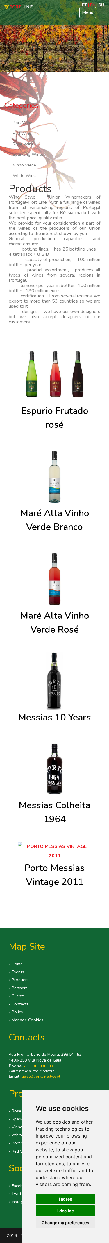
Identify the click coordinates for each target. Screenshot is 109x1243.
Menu (87, 12)
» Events (16, 972)
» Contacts (18, 1004)
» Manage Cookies (26, 1020)
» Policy (16, 1012)
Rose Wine (23, 144)
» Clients (17, 996)
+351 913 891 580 (38, 1066)
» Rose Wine (21, 1111)
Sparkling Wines (28, 154)
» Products (18, 980)
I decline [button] (65, 1210)
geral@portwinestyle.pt (41, 1076)
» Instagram (19, 1202)
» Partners (18, 988)
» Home (16, 964)
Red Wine (22, 133)
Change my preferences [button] (65, 1222)
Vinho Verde (24, 165)
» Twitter (17, 1193)
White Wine (24, 175)
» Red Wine (19, 1151)
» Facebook (19, 1186)
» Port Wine (20, 1143)
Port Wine (22, 122)
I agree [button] (65, 1198)
